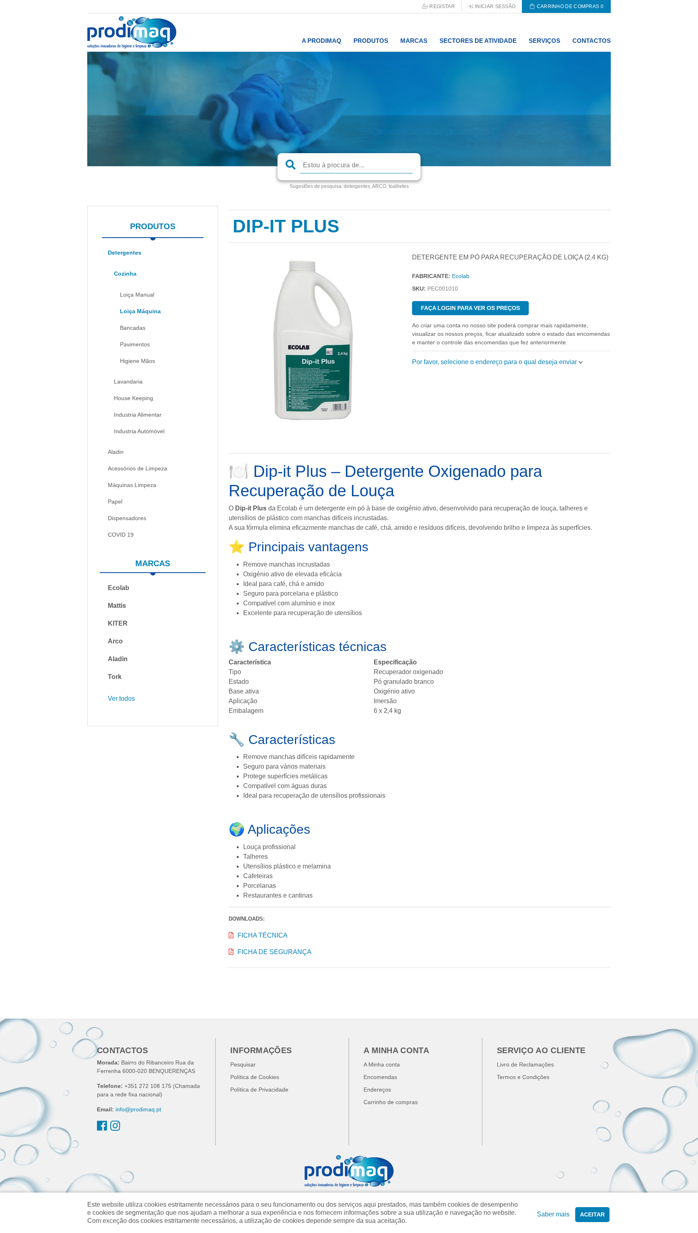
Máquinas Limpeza (132, 485)
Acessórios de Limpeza (137, 468)
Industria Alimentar (138, 414)
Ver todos (121, 698)
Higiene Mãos (137, 361)
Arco (115, 641)
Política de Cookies (254, 1077)
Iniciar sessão (495, 6)
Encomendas (380, 1077)
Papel (115, 501)
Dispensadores (127, 518)
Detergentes (124, 252)
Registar (441, 6)
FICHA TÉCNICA (263, 935)
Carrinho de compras (391, 1102)
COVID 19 (121, 534)
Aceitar (592, 1214)
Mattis (117, 605)
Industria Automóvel (139, 431)
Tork (115, 676)
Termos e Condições (523, 1077)
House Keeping (133, 398)
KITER (118, 623)
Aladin (116, 452)
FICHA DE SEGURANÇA (274, 951)
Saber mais (553, 1214)
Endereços (377, 1089)
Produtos (152, 226)
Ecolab (118, 587)
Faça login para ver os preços (470, 308)
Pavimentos (135, 344)
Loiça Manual (137, 294)
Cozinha (125, 273)
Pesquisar (243, 1064)
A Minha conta (382, 1064)
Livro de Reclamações (525, 1064)
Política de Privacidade (259, 1089)
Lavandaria (128, 381)
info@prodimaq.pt (138, 1109)
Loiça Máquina (140, 311)
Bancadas (132, 328)
